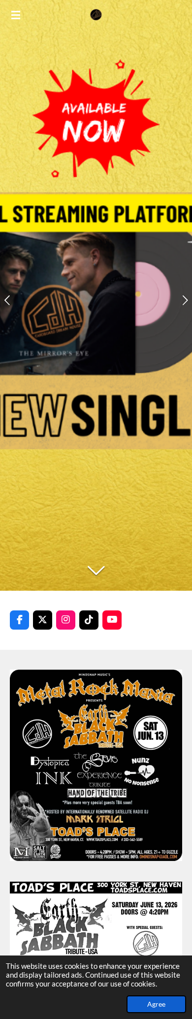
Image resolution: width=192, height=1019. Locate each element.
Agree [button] (156, 1004)
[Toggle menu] (16, 15)
